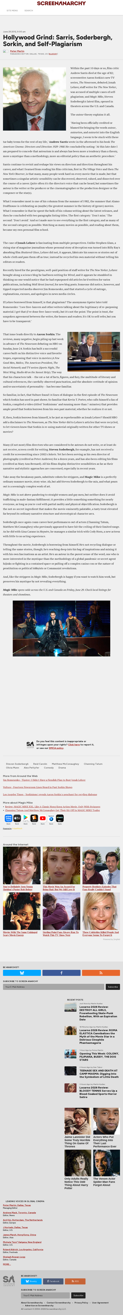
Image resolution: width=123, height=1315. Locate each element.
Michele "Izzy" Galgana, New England (22, 1242)
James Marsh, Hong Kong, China (19, 1235)
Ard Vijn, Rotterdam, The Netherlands (23, 1220)
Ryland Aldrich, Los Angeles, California (23, 1249)
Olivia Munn (12, 767)
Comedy (49, 767)
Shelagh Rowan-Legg (14, 1257)
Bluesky (53, 54)
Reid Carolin (40, 763)
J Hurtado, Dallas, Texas (15, 1227)
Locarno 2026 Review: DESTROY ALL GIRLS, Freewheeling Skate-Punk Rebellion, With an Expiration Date (98, 1013)
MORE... (7, 1264)
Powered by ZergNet (111, 939)
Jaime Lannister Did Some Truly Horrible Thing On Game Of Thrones (77, 1141)
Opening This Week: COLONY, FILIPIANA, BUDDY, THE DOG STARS (99, 1057)
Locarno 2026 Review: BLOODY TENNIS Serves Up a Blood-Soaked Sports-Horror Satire (98, 1092)
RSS (77, 1281)
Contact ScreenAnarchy (58, 1303)
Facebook (54, 1281)
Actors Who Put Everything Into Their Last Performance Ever (104, 1141)
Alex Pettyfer (31, 767)
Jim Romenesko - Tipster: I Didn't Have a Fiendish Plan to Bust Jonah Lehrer (44, 780)
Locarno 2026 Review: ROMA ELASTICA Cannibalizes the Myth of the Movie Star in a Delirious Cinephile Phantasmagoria (98, 1037)
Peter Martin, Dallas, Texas (17, 1205)
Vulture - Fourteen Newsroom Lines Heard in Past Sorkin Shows (37, 787)
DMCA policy (56, 748)
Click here (74, 744)
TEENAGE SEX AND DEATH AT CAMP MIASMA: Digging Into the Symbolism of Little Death (99, 1074)
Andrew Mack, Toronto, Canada (19, 1212)
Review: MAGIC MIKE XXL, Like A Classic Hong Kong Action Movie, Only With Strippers (52, 806)
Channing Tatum (93, 763)
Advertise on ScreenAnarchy (39, 1305)
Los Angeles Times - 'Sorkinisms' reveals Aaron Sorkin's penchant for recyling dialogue (50, 794)
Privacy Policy (81, 1303)
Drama (62, 767)
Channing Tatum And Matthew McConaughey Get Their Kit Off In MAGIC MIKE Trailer (52, 810)
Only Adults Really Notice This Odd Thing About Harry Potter (76, 1183)
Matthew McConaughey (65, 763)
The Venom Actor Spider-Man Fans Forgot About (104, 1182)
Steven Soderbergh (17, 763)
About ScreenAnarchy (32, 1303)
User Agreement (100, 1303)
